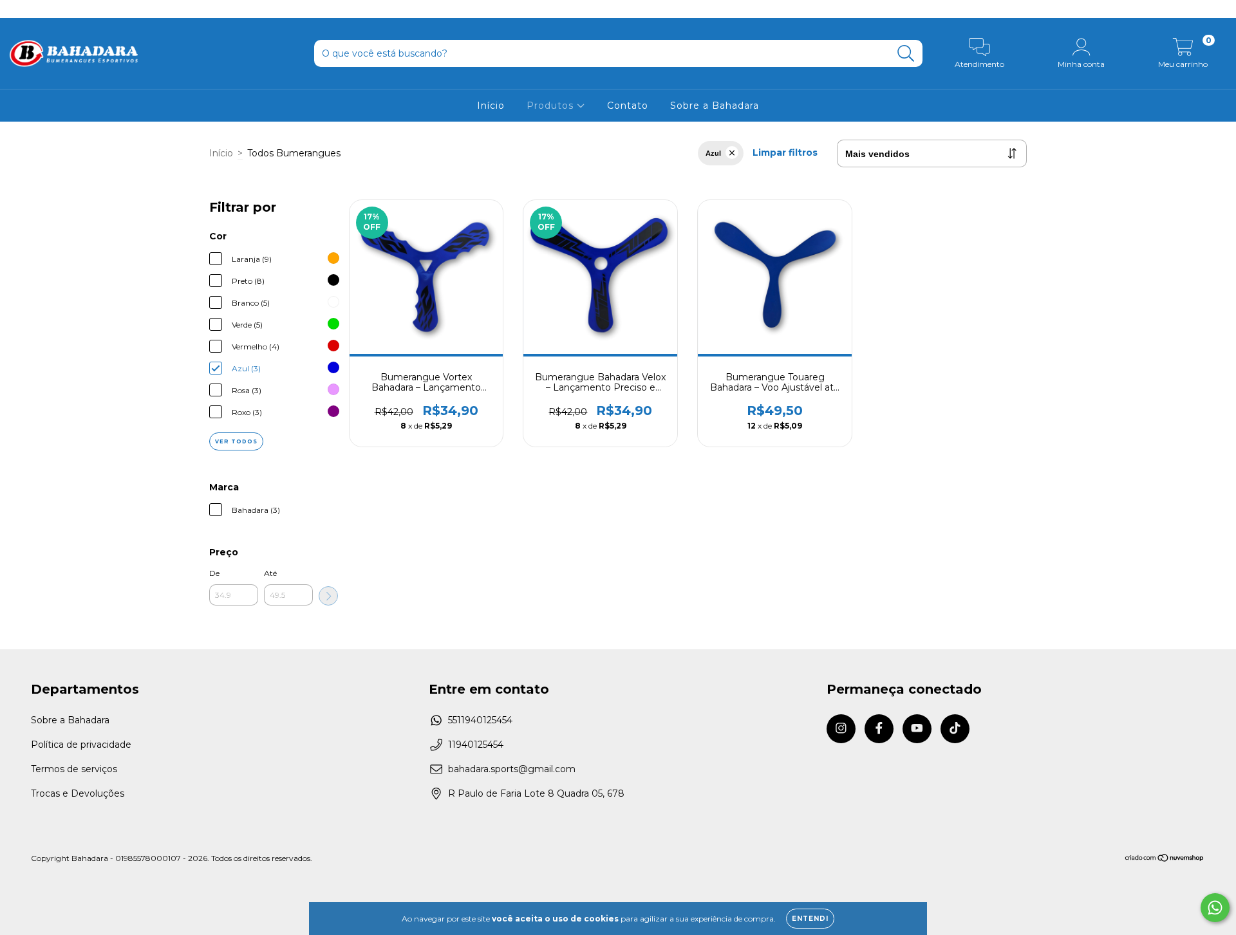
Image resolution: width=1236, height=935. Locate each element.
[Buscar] (906, 54)
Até (270, 573)
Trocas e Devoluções (77, 793)
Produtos (552, 105)
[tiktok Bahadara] (76, 9)
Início (491, 105)
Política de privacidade (81, 744)
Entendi (810, 918)
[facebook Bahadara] (38, 9)
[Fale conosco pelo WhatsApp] (1215, 907)
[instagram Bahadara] (19, 9)
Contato (627, 105)
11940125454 (475, 744)
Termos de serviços (74, 769)
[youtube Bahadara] (58, 9)
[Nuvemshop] (1165, 859)
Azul (713, 153)
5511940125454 (480, 720)
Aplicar (328, 596)
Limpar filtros (785, 152)
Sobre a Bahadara (714, 105)
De (214, 573)
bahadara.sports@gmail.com (512, 769)
